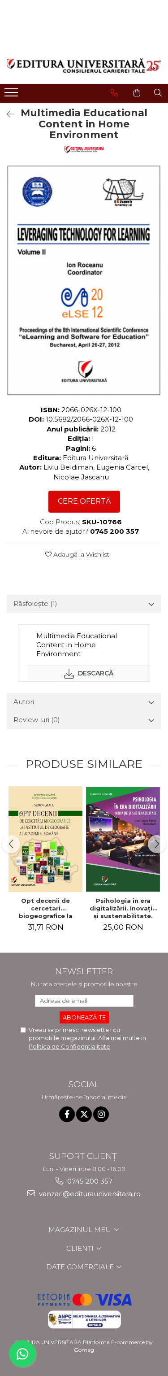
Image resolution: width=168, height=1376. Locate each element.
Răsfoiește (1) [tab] (35, 603)
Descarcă (94, 673)
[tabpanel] (84, 280)
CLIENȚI (80, 1248)
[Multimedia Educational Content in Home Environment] (84, 280)
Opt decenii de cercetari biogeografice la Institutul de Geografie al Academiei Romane (46, 908)
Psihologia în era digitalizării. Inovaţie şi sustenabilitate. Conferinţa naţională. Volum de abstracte (123, 908)
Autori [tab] (23, 701)
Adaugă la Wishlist (80, 554)
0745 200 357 (88, 1181)
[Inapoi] (6, 114)
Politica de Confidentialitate (69, 1046)
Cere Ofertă (84, 501)
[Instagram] (101, 1114)
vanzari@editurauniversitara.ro (89, 1193)
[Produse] (12, 95)
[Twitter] (84, 1114)
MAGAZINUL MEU (80, 1229)
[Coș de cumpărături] (136, 93)
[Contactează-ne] (114, 93)
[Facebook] (67, 1114)
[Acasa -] (84, 65)
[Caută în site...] (158, 93)
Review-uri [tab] (36, 719)
